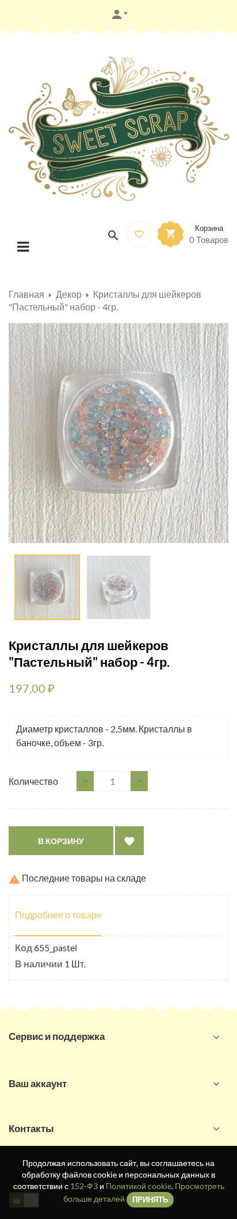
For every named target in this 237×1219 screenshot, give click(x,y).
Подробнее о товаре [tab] (58, 914)
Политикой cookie (138, 1186)
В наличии (39, 963)
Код (23, 947)
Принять (150, 1199)
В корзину (61, 841)
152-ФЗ (84, 1186)
